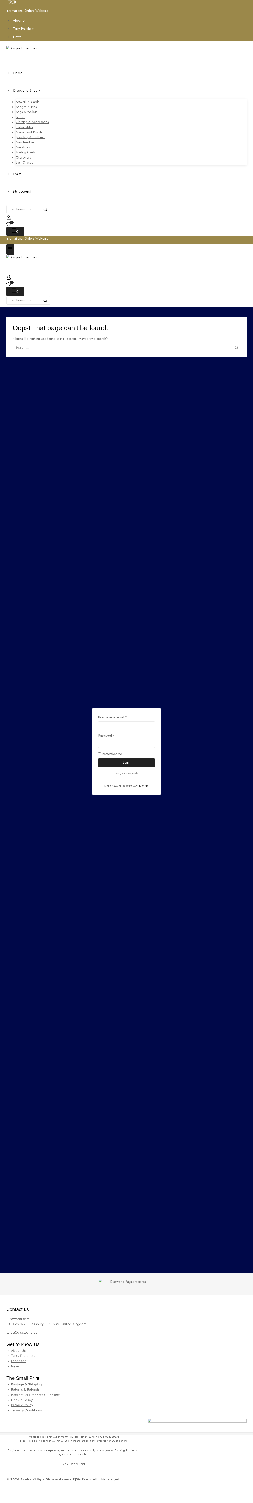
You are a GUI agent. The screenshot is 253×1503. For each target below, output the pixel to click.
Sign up (144, 786)
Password (112, 735)
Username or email (119, 717)
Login (126, 762)
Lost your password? (126, 773)
